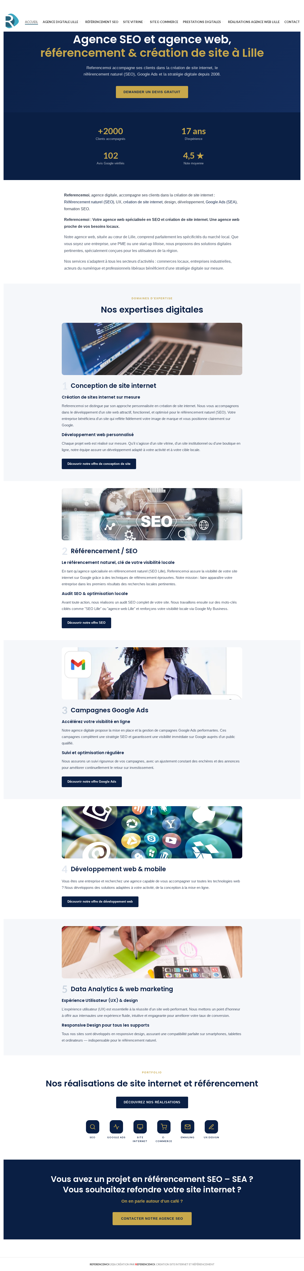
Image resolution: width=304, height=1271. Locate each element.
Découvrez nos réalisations (152, 1102)
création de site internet (142, 202)
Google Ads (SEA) (221, 202)
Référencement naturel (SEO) (89, 202)
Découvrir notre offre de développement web (100, 901)
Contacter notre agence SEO (152, 1218)
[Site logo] (12, 21)
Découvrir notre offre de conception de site (98, 464)
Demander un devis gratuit (152, 92)
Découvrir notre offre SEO (86, 622)
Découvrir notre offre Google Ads (91, 781)
